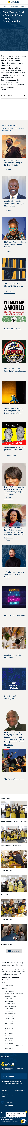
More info (9, 292)
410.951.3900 (9, 1106)
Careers (4, 1090)
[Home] (13, 2)
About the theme (6, 95)
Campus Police (9, 1102)
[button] (14, 811)
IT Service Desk (5, 1095)
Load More (15, 951)
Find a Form (19, 1090)
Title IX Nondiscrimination (7, 1119)
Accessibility (3, 1117)
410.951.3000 (9, 1076)
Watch (8, 169)
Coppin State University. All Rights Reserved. (16, 1121)
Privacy (17, 1117)
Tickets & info (11, 455)
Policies (11, 1117)
